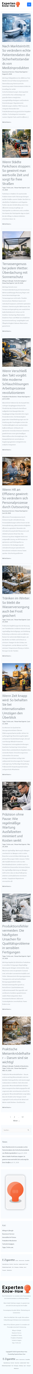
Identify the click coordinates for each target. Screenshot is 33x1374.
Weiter (16, 1121)
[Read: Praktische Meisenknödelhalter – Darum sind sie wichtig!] (16, 1030)
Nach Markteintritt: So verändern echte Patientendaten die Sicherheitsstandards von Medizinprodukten (15, 1150)
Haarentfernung (5, 1264)
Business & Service (8, 72)
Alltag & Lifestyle (7, 281)
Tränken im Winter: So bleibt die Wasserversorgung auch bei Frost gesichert (16, 607)
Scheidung (21, 1267)
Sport (25, 1267)
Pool (13, 1267)
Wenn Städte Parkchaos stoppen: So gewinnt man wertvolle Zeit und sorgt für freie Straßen (15, 1159)
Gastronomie (21, 1260)
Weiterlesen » (6, 122)
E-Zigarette (8, 1259)
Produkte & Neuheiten (9, 397)
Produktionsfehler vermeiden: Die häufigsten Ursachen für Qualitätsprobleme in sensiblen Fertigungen (16, 939)
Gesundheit (27, 1260)
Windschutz (9, 1270)
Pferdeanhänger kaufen (6, 1267)
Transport (4, 1270)
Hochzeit (11, 1264)
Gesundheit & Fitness (9, 1237)
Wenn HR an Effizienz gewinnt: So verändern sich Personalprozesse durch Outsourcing (15, 498)
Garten (16, 1260)
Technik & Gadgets (20, 281)
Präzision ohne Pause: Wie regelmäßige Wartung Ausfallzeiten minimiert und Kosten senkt (13, 827)
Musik (26, 1264)
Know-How (16, 1264)
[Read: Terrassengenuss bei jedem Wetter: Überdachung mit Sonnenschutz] (16, 245)
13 (22, 1117)
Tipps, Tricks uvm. (7, 188)
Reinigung (16, 1267)
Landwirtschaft (22, 1264)
